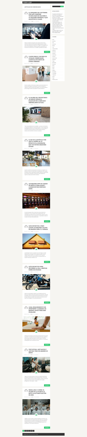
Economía (54, 51)
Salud (53, 68)
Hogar (53, 61)
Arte (53, 42)
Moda (53, 65)
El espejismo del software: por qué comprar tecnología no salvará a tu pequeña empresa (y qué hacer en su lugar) (38, 16)
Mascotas (54, 64)
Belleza (53, 45)
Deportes (54, 50)
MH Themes (36, 434)
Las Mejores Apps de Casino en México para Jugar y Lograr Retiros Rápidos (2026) (38, 186)
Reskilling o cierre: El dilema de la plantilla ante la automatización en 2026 (37, 392)
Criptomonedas (55, 48)
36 (31, 430)
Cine (53, 47)
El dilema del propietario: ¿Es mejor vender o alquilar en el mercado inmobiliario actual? (38, 100)
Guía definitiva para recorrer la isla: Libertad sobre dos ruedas (38, 268)
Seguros (53, 70)
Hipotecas (54, 59)
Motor (53, 67)
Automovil (54, 44)
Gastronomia (54, 58)
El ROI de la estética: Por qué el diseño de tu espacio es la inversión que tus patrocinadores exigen (37, 143)
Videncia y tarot (55, 79)
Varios (32, 21)
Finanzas (53, 56)
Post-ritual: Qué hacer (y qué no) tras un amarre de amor (38, 351)
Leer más (46, 51)
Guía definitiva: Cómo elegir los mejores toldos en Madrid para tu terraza (38, 227)
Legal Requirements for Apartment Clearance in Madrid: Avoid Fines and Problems (37, 309)
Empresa (53, 53)
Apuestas (54, 41)
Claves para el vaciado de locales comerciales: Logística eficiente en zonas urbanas (38, 59)
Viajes (53, 77)
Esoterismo (54, 54)
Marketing (54, 62)
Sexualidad (54, 71)
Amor (53, 39)
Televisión (54, 74)
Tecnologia (54, 73)
